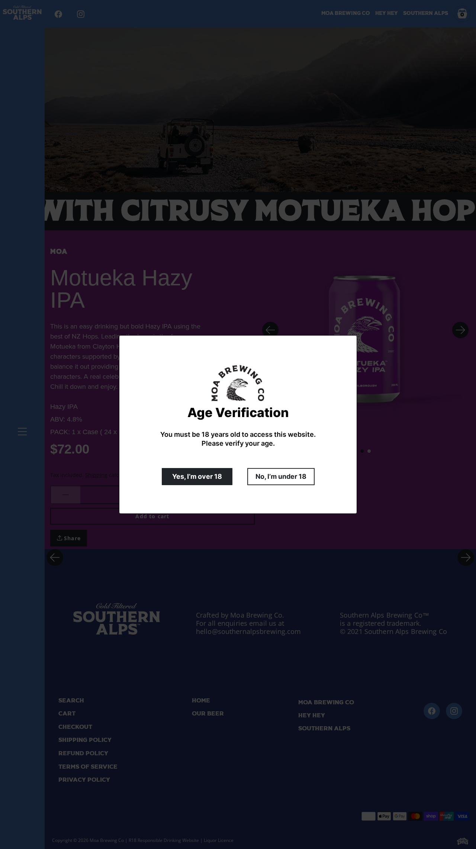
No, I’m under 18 (280, 476)
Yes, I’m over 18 (197, 476)
